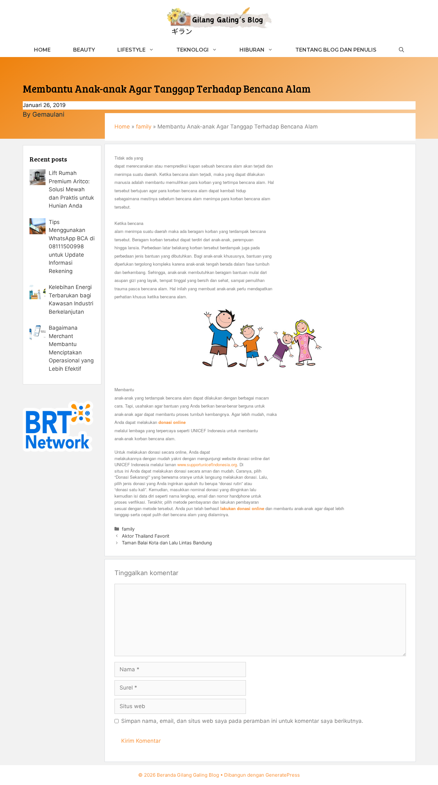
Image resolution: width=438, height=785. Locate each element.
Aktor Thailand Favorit (145, 536)
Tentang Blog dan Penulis (335, 50)
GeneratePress (282, 775)
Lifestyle (131, 50)
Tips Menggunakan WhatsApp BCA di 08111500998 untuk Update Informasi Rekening (72, 246)
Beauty (84, 50)
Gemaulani (48, 114)
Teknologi (192, 50)
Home (42, 50)
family (143, 126)
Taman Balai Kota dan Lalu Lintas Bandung (167, 542)
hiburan (252, 50)
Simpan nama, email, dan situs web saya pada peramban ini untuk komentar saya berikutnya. (242, 721)
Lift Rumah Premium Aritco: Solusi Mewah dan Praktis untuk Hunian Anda (71, 189)
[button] (401, 50)
